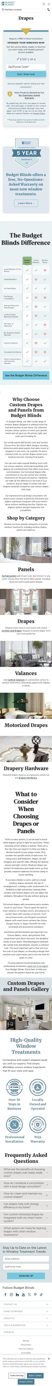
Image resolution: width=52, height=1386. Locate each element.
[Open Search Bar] (44, 4)
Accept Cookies (26, 1382)
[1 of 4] (23, 1026)
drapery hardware (28, 778)
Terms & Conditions (26, 1349)
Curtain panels (9, 576)
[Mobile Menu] (49, 4)
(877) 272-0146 (48, 9)
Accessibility (26, 1353)
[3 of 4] (26, 1026)
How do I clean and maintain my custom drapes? (23, 1195)
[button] (12, 9)
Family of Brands (13, 1311)
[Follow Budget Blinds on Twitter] (29, 1294)
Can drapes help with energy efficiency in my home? (21, 1205)
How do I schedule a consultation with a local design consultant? (24, 1184)
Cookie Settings (17, 1375)
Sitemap (26, 1341)
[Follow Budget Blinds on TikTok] (41, 1294)
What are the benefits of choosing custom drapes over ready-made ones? (24, 1172)
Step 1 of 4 (28, 59)
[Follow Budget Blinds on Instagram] (11, 1294)
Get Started (26, 74)
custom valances (16, 680)
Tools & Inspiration (14, 1325)
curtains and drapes (12, 630)
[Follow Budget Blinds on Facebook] (5, 1294)
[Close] (49, 1359)
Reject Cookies (35, 1375)
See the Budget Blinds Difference (26, 375)
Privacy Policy (39, 113)
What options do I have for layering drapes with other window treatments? (25, 1231)
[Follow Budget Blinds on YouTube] (23, 1294)
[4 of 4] (28, 1026)
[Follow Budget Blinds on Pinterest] (35, 1294)
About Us (9, 1318)
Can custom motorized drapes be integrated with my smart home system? (23, 1218)
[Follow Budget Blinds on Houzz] (17, 1294)
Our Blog (9, 1332)
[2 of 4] (25, 1026)
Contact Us (10, 1304)
